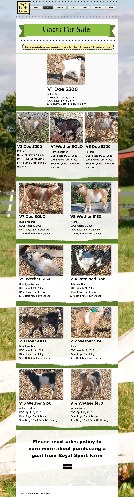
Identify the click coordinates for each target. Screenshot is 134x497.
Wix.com (48, 493)
